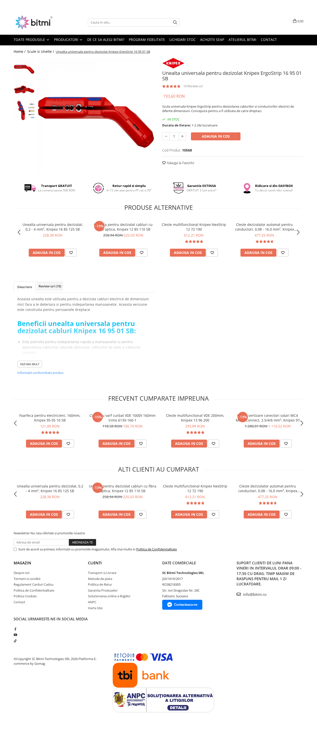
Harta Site (95, 608)
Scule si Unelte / (41, 51)
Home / (20, 51)
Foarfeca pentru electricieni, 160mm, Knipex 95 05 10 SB (49, 417)
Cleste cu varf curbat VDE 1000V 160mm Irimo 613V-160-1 (122, 417)
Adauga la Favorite (180, 162)
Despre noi (21, 573)
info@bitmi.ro (254, 594)
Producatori (66, 39)
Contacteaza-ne (185, 604)
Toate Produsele (30, 39)
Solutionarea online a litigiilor (109, 596)
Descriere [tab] (24, 287)
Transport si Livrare (102, 573)
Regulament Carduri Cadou (33, 584)
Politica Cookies (25, 596)
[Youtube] (15, 635)
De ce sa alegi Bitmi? (105, 39)
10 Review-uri (193, 86)
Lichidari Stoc (182, 39)
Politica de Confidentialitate (156, 549)
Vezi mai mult (29, 364)
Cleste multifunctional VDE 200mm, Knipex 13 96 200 (195, 417)
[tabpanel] (96, 117)
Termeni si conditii (27, 578)
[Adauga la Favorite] (71, 253)
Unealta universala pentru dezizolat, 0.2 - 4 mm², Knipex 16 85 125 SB (53, 227)
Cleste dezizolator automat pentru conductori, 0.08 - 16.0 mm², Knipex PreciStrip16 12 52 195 (264, 227)
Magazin (22, 562)
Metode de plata (100, 578)
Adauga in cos (216, 136)
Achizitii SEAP (212, 39)
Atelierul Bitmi (242, 39)
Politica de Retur (100, 584)
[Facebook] (15, 629)
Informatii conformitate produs (40, 372)
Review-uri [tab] (50, 286)
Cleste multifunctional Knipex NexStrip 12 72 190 (194, 227)
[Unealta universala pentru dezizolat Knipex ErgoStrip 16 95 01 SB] (96, 117)
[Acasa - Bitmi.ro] (38, 22)
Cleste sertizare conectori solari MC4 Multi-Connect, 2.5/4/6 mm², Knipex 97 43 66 (268, 417)
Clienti (95, 562)
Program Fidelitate (147, 39)
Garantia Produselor (103, 590)
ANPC (92, 602)
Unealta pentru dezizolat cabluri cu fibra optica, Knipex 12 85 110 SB (123, 227)
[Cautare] (175, 22)
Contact (269, 39)
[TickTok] (15, 640)
